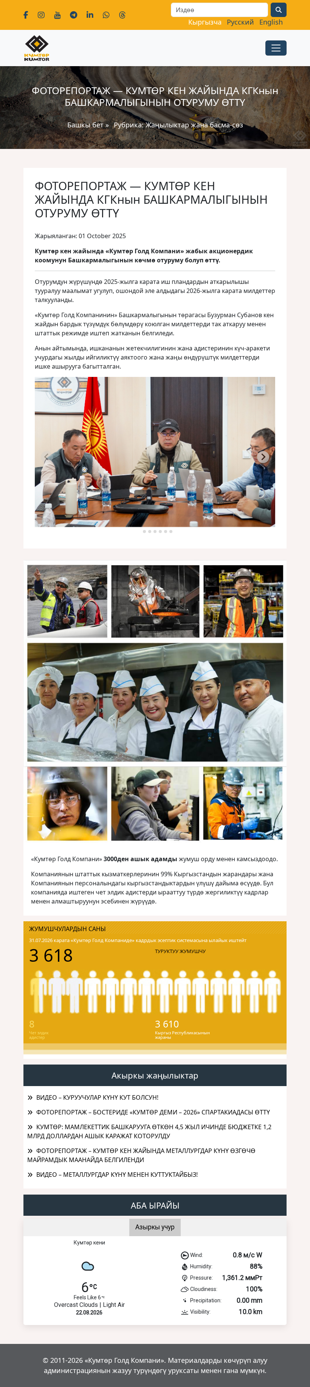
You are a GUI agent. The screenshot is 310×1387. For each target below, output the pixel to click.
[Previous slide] (47, 457)
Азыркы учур (155, 1227)
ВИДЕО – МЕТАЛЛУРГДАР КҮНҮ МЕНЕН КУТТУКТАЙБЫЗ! (117, 1174)
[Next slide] (263, 457)
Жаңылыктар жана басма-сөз (194, 124)
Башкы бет (86, 124)
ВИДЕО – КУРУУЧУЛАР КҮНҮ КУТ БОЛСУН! (97, 1097)
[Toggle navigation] (276, 48)
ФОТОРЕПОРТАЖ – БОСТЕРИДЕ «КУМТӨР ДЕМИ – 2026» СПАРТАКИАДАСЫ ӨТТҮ (153, 1112)
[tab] (139, 531)
